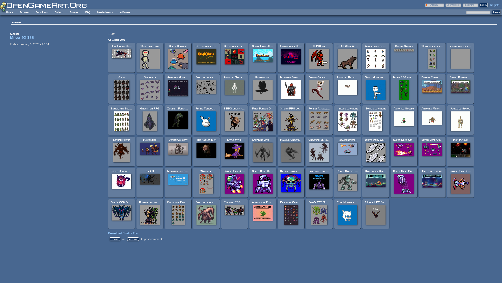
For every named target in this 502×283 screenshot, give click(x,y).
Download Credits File (123, 233)
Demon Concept (178, 139)
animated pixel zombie (462, 46)
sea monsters (347, 139)
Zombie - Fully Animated (181, 108)
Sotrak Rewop (121, 139)
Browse (24, 12)
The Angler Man (206, 139)
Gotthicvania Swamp (207, 46)
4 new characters (347, 108)
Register (495, 4)
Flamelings (149, 139)
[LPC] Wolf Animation (350, 46)
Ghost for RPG (149, 108)
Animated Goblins (404, 108)
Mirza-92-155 (22, 37)
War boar (206, 171)
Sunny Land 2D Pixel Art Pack (270, 46)
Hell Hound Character (124, 46)
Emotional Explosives (180, 202)
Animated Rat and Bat (349, 77)
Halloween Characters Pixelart (384, 171)
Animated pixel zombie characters (385, 46)
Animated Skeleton (235, 77)
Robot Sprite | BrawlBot (352, 171)
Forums (74, 12)
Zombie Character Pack (322, 77)
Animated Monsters (179, 77)
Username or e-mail (453, 5)
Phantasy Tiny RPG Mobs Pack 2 (328, 171)
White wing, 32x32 (376, 139)
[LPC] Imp (319, 46)
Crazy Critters (178, 46)
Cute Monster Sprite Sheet (353, 202)
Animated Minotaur (432, 108)
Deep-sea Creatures (292, 202)
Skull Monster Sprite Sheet (382, 77)
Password (469, 5)
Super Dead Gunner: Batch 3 (439, 139)
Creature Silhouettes (321, 139)
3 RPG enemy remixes (237, 108)
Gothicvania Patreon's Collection (244, 46)
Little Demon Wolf (122, 171)
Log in (115, 239)
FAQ (87, 12)
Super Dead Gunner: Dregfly (467, 171)
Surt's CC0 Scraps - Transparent (328, 202)
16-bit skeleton (149, 46)
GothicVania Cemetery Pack (297, 46)
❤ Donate (125, 12)
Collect (59, 12)
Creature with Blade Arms (268, 139)
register (133, 239)
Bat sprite (150, 77)
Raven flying (262, 77)
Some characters (376, 108)
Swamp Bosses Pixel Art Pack (468, 77)
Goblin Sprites (404, 46)
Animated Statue (460, 108)
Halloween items (432, 171)
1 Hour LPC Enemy (376, 202)
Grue (121, 77)
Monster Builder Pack (181, 171)
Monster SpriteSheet (293, 77)
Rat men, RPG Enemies (237, 202)
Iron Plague (460, 139)
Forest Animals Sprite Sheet (325, 108)
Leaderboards (105, 12)
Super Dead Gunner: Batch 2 (410, 139)
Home (9, 12)
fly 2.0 (150, 171)
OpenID (434, 5)
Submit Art (42, 12)
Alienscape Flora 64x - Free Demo (273, 202)
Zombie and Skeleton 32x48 (127, 108)
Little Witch (234, 139)
